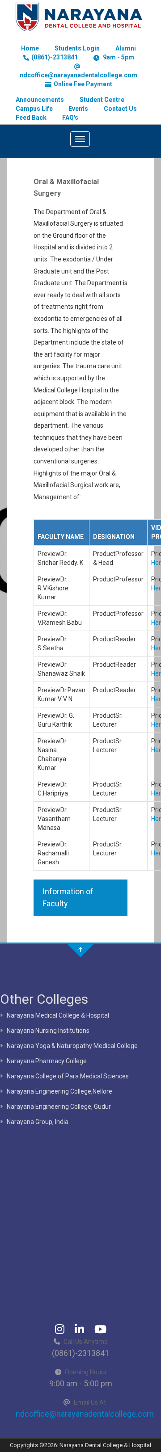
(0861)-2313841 (54, 57)
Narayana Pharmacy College (47, 1061)
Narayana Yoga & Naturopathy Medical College (72, 1045)
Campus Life (34, 108)
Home (30, 48)
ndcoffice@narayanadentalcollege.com (78, 75)
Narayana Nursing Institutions (48, 1030)
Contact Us (120, 108)
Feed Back (31, 117)
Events (78, 108)
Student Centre (102, 99)
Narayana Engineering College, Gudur (59, 1106)
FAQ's (70, 117)
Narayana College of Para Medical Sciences (68, 1076)
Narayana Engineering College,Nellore (59, 1091)
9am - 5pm (118, 57)
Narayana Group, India (37, 1121)
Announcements (40, 99)
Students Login (77, 48)
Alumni (125, 48)
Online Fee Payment (83, 84)
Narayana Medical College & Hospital (58, 1015)
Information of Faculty (67, 897)
